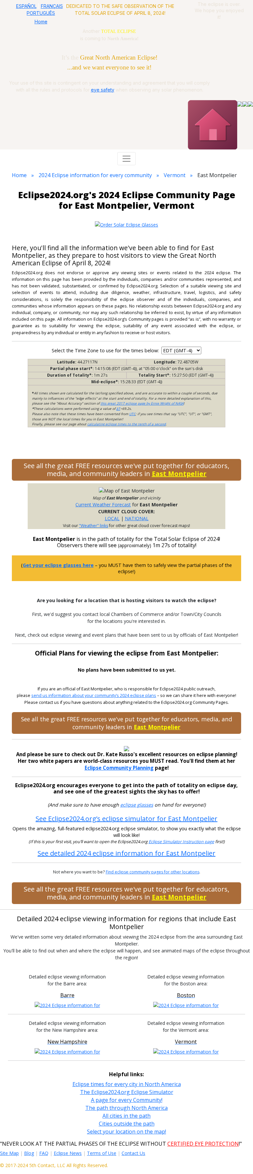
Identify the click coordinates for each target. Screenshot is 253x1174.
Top (238, 1159)
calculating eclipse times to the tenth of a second (126, 424)
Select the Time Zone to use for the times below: (106, 350)
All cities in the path (126, 1115)
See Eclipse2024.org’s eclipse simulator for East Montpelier (126, 818)
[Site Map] (245, 103)
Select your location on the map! (126, 1131)
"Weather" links (93, 525)
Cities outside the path (127, 1123)
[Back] (250, 103)
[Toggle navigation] (126, 158)
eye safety (102, 90)
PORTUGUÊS (41, 13)
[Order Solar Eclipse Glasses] (126, 224)
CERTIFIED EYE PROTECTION (203, 1143)
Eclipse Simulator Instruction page (181, 841)
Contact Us (133, 1153)
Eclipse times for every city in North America (126, 1084)
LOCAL (112, 518)
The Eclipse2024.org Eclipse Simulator (126, 1092)
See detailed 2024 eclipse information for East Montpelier (126, 853)
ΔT (118, 408)
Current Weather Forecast (103, 504)
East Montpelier (179, 473)
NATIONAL (137, 518)
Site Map (9, 1153)
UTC (132, 414)
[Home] (212, 124)
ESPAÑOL (26, 6)
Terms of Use (101, 1153)
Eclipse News (68, 1153)
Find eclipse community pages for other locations (152, 872)
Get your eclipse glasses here (58, 565)
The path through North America (126, 1107)
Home (41, 21)
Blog (29, 1153)
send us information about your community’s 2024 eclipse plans (93, 695)
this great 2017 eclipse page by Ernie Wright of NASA (141, 403)
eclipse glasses (136, 805)
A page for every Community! (126, 1100)
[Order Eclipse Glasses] (239, 103)
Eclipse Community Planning (119, 767)
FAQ (43, 1153)
